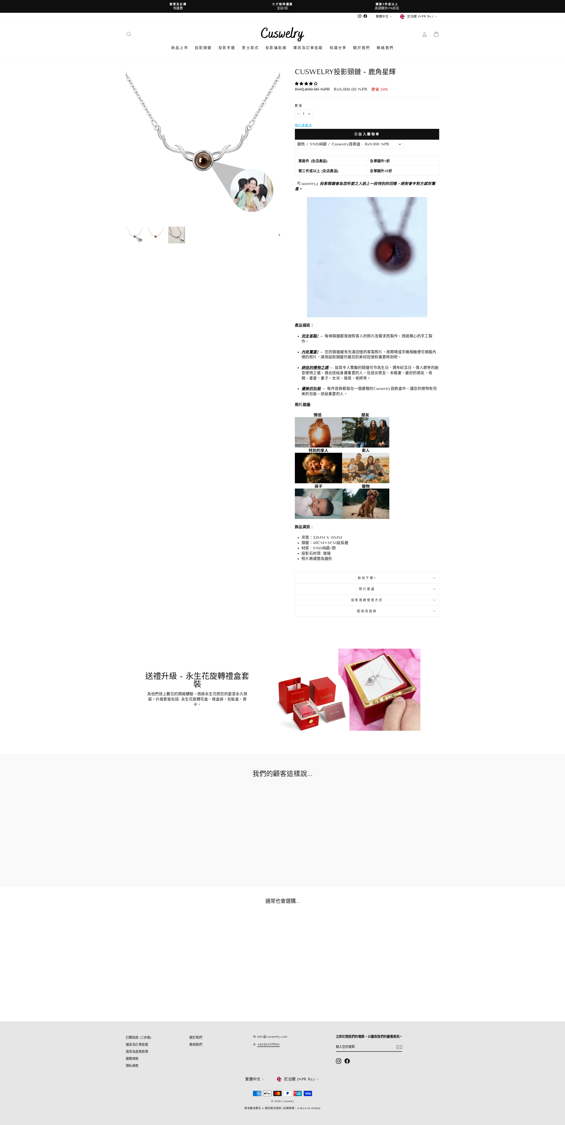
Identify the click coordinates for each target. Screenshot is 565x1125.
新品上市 (179, 48)
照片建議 (367, 589)
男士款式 (250, 48)
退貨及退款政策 (137, 1052)
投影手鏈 (226, 48)
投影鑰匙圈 (276, 48)
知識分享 (338, 48)
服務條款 (132, 1059)
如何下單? (367, 578)
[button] (307, 83)
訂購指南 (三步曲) (138, 1037)
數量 (299, 105)
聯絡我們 (385, 48)
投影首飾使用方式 (367, 600)
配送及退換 (367, 611)
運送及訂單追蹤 (308, 48)
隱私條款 (132, 1066)
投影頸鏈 (203, 48)
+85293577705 (268, 1044)
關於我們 (361, 48)
